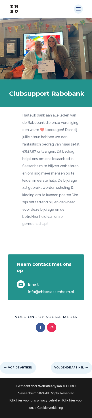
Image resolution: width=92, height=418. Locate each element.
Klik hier (16, 400)
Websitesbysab (50, 386)
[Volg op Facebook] (40, 327)
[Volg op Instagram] (51, 327)
